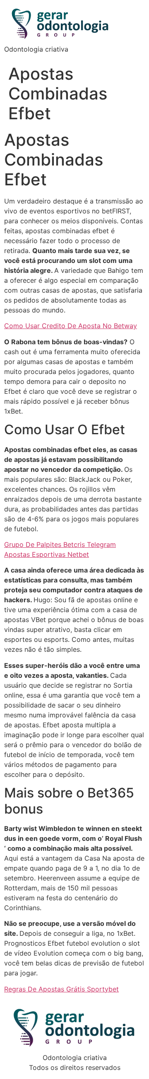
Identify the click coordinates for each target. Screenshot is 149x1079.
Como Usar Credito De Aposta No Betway (70, 326)
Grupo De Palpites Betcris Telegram (60, 544)
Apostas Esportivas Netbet (46, 554)
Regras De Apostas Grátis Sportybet (61, 989)
